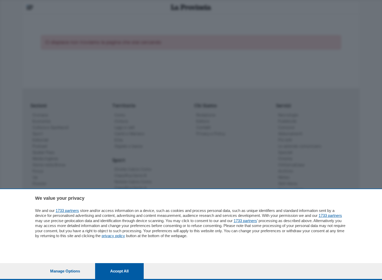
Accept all (119, 271)
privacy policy (113, 236)
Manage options (65, 271)
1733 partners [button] (67, 210)
